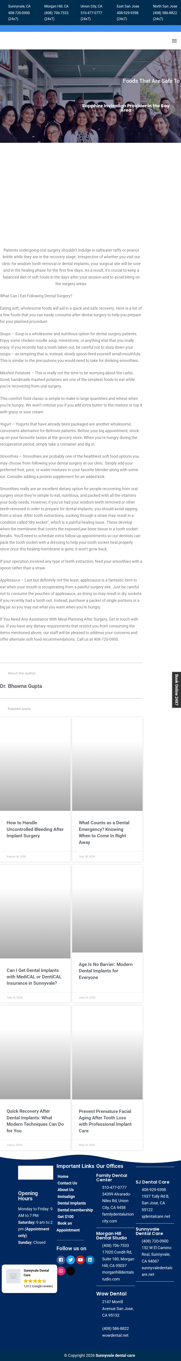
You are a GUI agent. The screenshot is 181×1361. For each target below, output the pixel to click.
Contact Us (67, 1183)
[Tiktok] (70, 1271)
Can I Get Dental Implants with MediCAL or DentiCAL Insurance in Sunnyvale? (34, 977)
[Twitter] (70, 1260)
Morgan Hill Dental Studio (111, 1235)
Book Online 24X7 (176, 690)
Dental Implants (72, 1203)
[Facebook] (61, 1260)
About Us (66, 1189)
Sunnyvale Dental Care (149, 1231)
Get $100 (66, 1216)
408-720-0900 (106, 639)
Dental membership (75, 1210)
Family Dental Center (111, 1177)
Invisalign (66, 1196)
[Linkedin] (90, 1260)
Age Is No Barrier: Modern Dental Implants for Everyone (106, 971)
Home (63, 1176)
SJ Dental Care (153, 1182)
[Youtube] (80, 1260)
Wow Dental (111, 1293)
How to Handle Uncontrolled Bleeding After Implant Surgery (35, 829)
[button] (29, 1279)
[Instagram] (61, 1271)
